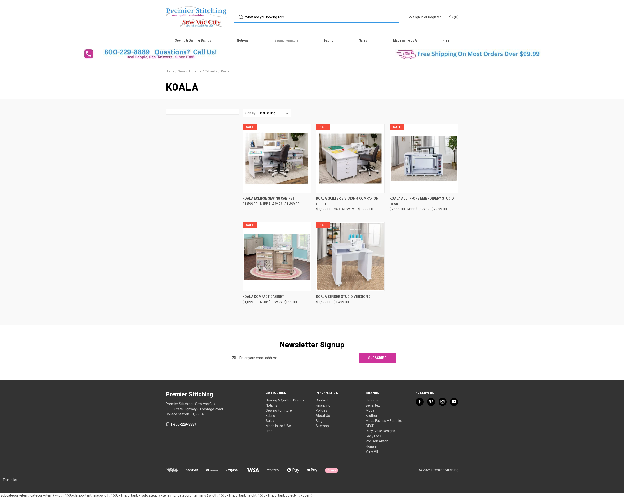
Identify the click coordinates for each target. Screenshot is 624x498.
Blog (319, 421)
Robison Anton (377, 441)
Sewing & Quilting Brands (193, 40)
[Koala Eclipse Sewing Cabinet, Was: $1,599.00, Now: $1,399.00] (277, 158)
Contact (322, 400)
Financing (323, 405)
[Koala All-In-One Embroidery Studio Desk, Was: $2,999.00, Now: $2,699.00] (424, 158)
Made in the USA (405, 40)
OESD (370, 426)
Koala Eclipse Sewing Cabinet (268, 198)
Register (434, 17)
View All (372, 451)
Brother (371, 416)
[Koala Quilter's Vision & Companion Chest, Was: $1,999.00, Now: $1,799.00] (350, 158)
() (455, 17)
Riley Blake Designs (380, 431)
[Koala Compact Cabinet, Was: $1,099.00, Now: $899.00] (277, 256)
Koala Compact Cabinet (263, 296)
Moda (370, 410)
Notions (242, 40)
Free (446, 40)
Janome (372, 400)
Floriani (371, 446)
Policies (321, 410)
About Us (323, 416)
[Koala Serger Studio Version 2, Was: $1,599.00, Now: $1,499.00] (350, 256)
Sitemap (322, 426)
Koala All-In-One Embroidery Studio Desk (422, 201)
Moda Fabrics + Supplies (384, 421)
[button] (156, 54)
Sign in (418, 17)
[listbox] (274, 113)
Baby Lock (373, 436)
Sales (363, 40)
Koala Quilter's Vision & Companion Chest (347, 201)
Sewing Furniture (286, 40)
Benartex (373, 405)
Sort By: (250, 113)
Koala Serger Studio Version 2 (343, 296)
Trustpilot (10, 480)
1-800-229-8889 (183, 424)
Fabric (328, 40)
